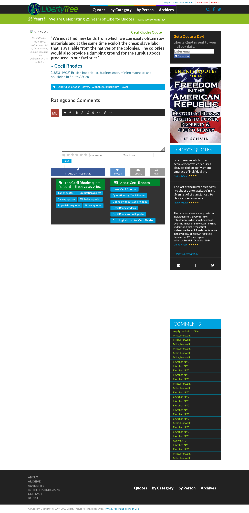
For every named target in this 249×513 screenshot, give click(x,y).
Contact (35, 494)
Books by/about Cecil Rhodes (130, 201)
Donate (215, 2)
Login (167, 2)
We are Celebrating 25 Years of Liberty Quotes (106, 18)
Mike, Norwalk (182, 335)
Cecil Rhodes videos (124, 207)
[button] (65, 112)
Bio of (124, 189)
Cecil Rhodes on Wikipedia (128, 214)
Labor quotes (66, 192)
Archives (166, 9)
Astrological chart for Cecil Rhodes (133, 220)
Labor (61, 86)
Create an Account (183, 2)
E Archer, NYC (181, 361)
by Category (121, 9)
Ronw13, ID (179, 440)
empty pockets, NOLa (186, 331)
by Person (145, 9)
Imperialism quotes (69, 205)
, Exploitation (72, 86)
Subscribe (202, 2)
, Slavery (85, 86)
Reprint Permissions (44, 489)
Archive (34, 481)
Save (66, 160)
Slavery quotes (66, 199)
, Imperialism (111, 86)
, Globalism (97, 86)
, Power (124, 86)
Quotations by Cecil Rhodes (129, 195)
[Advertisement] (195, 295)
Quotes (99, 9)
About (33, 477)
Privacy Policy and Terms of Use (122, 508)
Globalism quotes (90, 199)
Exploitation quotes (89, 192)
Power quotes (93, 205)
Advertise (36, 485)
